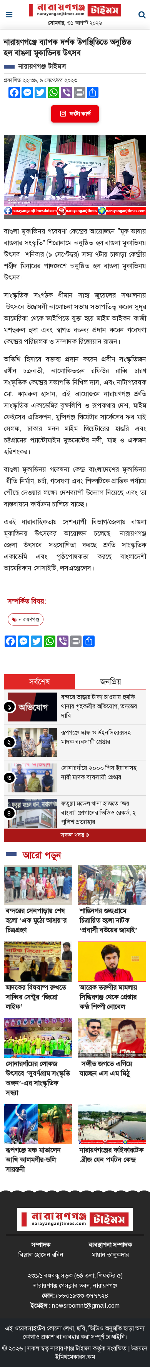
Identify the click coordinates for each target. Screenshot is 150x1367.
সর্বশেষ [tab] (39, 682)
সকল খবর (73, 835)
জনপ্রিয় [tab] (110, 682)
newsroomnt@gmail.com (86, 1305)
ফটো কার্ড (80, 114)
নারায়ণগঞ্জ (28, 619)
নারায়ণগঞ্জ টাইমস (70, 1348)
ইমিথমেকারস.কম (75, 1357)
